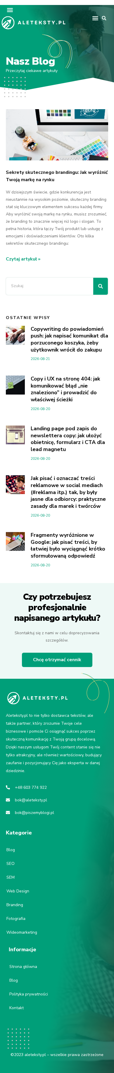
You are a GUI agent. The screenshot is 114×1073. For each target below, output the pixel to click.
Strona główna (23, 966)
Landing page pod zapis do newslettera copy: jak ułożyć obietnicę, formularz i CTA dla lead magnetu (68, 439)
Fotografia (15, 918)
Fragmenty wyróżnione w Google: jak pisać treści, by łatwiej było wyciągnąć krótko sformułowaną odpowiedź (68, 545)
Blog (10, 850)
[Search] (100, 286)
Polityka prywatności (28, 994)
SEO (10, 863)
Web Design (17, 891)
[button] (10, 10)
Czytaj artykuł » (23, 259)
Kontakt (16, 1008)
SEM (10, 877)
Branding (14, 905)
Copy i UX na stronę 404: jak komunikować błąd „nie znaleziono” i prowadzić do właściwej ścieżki (65, 389)
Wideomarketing (21, 932)
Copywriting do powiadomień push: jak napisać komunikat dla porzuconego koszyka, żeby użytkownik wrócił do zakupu (69, 339)
